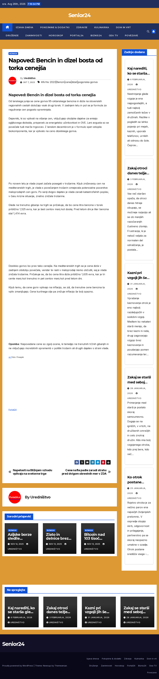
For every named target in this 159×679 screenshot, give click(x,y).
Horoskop (56, 35)
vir (10, 357)
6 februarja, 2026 (21, 617)
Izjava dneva (24, 27)
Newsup (47, 665)
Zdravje (81, 27)
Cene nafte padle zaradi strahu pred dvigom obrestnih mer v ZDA (84, 472)
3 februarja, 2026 (60, 617)
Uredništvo (30, 78)
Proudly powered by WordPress (18, 665)
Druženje (12, 35)
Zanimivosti (33, 35)
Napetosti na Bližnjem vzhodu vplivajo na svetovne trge (32, 472)
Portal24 (77, 35)
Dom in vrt (123, 27)
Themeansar (61, 665)
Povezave (131, 35)
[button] (148, 31)
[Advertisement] (60, 160)
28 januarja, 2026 (138, 617)
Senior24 (79, 15)
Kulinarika (101, 27)
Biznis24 (96, 35)
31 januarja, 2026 (98, 617)
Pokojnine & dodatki (55, 27)
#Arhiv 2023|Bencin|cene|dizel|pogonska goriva (69, 82)
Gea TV (113, 35)
